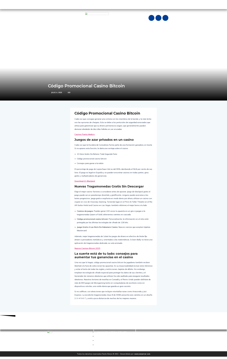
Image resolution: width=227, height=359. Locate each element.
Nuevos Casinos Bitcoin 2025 (87, 248)
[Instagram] (158, 18)
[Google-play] (50, 4)
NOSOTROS (63, 38)
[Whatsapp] (165, 18)
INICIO (51, 38)
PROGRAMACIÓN (92, 38)
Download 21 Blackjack (84, 181)
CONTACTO (136, 38)
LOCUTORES (108, 38)
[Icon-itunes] (64, 4)
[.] (160, 38)
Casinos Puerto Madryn (84, 134)
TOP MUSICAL (121, 38)
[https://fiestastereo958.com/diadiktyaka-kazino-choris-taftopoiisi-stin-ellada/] (163, 38)
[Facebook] (151, 18)
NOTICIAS (75, 38)
